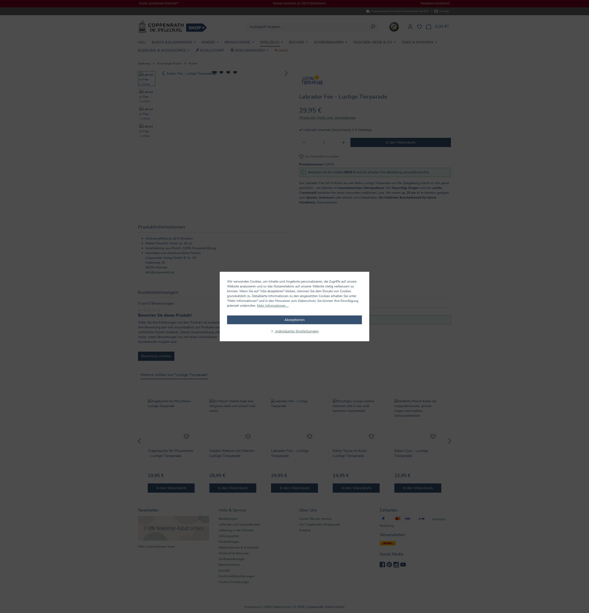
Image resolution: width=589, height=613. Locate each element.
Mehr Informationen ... (273, 306)
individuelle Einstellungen (296, 331)
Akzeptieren (294, 319)
